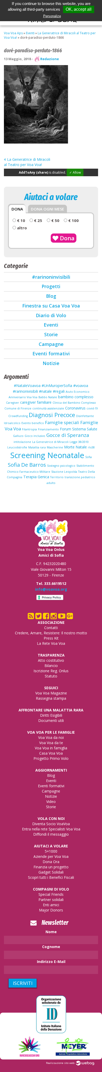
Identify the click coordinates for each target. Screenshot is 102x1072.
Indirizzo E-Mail (51, 961)
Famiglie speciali (62, 422)
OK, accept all (79, 9)
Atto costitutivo (51, 660)
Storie (51, 334)
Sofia (88, 457)
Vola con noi (51, 818)
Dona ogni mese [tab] (47, 209)
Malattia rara (37, 447)
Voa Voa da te (51, 742)
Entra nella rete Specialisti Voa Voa (51, 828)
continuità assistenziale (48, 408)
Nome (51, 931)
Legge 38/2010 (79, 442)
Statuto (51, 676)
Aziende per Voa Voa (51, 856)
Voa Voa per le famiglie (51, 732)
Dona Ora (51, 861)
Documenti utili (51, 720)
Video (51, 801)
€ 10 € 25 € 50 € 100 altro (47, 224)
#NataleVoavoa (27, 385)
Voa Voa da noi (51, 737)
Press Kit (51, 638)
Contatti (51, 627)
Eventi (30, 33)
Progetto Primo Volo (51, 758)
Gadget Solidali (51, 872)
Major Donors (51, 910)
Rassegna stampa (51, 698)
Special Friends (51, 894)
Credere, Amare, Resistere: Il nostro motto (51, 632)
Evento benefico (32, 423)
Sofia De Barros (27, 464)
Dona (66, 238)
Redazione (49, 58)
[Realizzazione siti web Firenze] (85, 1062)
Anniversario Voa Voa (23, 397)
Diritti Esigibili (51, 715)
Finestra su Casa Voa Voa (51, 306)
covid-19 (92, 408)
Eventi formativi (51, 353)
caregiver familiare (36, 402)
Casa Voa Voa (51, 753)
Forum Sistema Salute (78, 428)
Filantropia (29, 429)
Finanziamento (48, 429)
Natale (81, 446)
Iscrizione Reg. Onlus (51, 670)
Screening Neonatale (47, 455)
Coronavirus (75, 408)
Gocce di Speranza (67, 435)
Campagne (51, 344)
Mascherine (55, 447)
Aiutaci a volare (51, 845)
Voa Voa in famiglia (51, 747)
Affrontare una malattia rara (51, 710)
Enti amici (51, 904)
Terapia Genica (36, 476)
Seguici (51, 687)
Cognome (51, 946)
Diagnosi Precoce (52, 415)
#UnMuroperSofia (57, 385)
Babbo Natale (47, 397)
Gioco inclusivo (35, 436)
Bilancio (51, 665)
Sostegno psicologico (61, 465)
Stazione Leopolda (64, 472)
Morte (69, 446)
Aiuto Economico (77, 392)
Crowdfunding (18, 416)
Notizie (51, 363)
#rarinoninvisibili (51, 277)
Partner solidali (51, 899)
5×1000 (51, 851)
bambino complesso (75, 396)
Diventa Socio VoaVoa (51, 823)
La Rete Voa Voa (51, 643)
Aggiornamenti (51, 770)
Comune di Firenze (17, 408)
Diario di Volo (51, 315)
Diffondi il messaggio (51, 834)
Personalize (52, 16)
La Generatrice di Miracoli (50, 442)
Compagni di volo (51, 889)
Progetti (51, 286)
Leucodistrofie (17, 447)
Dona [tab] (17, 209)
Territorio (57, 477)
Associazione (51, 622)
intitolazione (22, 442)
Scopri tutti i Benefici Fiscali (51, 877)
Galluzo (18, 436)
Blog (51, 296)
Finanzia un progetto (51, 866)
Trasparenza (51, 655)
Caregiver (12, 402)
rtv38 (91, 447)
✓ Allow (75, 172)
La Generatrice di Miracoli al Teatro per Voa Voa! (27, 162)
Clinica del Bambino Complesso (74, 402)
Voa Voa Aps (13, 33)
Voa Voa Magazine (51, 693)
